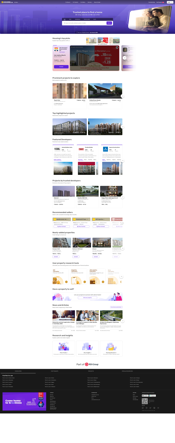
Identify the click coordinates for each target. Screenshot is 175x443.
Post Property (160, 2)
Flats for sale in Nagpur (49, 382)
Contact (61, 66)
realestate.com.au (95, 394)
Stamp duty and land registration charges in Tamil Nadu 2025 (63, 323)
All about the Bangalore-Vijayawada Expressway (109, 323)
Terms (51, 399)
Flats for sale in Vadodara (50, 386)
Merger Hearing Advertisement (53, 408)
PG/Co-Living (87, 19)
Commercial (77, 19)
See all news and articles (116, 307)
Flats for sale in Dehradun (93, 377)
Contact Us (52, 404)
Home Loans (135, 396)
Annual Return (53, 401)
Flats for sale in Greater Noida (8, 377)
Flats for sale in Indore (6, 384)
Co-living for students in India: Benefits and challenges (86, 323)
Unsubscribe (52, 406)
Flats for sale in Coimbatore (50, 380)
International (135, 399)
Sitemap (134, 398)
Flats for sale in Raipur (92, 380)
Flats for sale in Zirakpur (135, 377)
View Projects (62, 51)
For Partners (52, 398)
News (134, 394)
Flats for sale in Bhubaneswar (93, 386)
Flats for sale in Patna (134, 384)
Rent (70, 19)
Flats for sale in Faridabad (7, 386)
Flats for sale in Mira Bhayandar (136, 382)
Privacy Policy (53, 402)
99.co (92, 398)
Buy (65, 19)
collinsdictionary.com (95, 399)
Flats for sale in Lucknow (7, 382)
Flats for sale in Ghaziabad (7, 380)
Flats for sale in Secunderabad (94, 384)
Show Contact (62, 226)
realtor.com (93, 396)
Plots (94, 19)
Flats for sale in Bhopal (134, 380)
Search (109, 23)
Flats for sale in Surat (49, 384)
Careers (51, 394)
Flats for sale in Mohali (49, 377)
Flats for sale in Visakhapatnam (94, 382)
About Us (52, 396)
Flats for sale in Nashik (134, 386)
